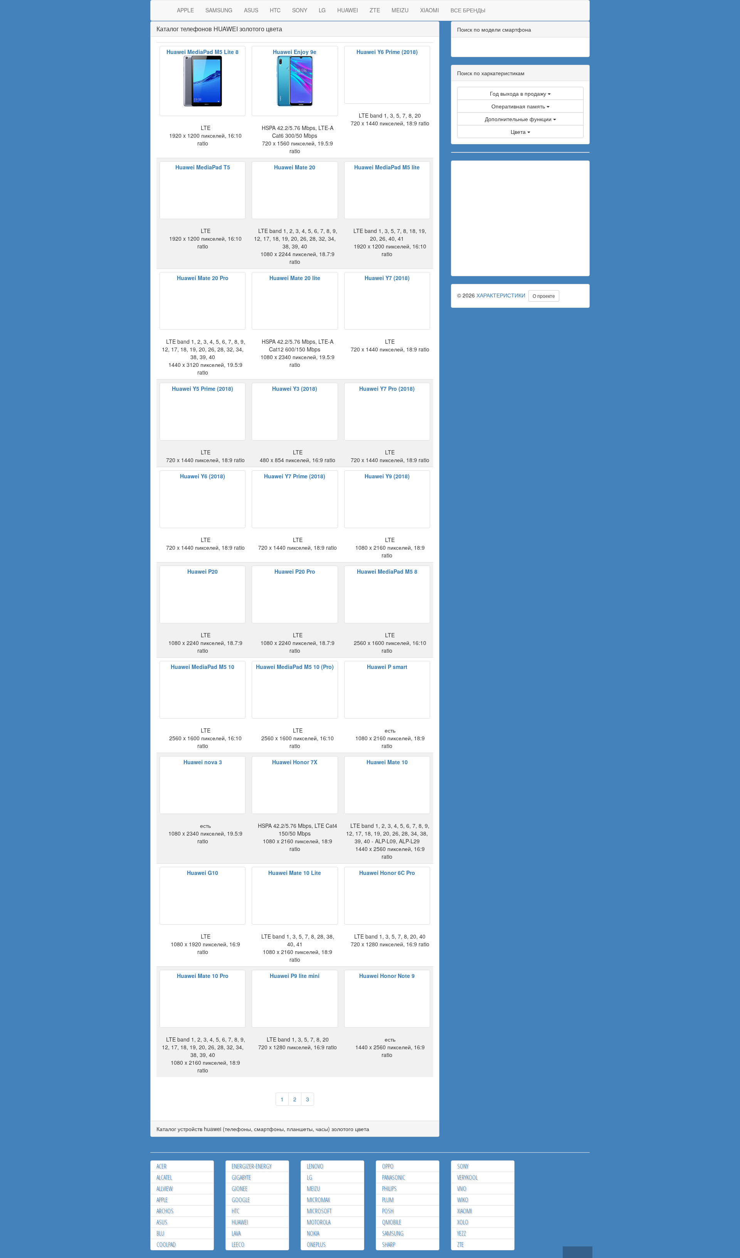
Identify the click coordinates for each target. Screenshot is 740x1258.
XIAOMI (429, 10)
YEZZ (461, 1233)
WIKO (462, 1200)
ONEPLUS (316, 1244)
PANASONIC (393, 1177)
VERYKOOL (467, 1177)
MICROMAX (318, 1200)
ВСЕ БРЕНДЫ (468, 10)
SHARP (388, 1244)
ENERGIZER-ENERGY (251, 1166)
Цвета (519, 131)
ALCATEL (164, 1177)
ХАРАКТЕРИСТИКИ (500, 295)
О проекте (544, 295)
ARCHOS (164, 1211)
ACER (161, 1166)
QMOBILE (391, 1222)
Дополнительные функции (519, 119)
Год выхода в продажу (519, 93)
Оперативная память (519, 106)
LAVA (236, 1233)
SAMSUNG (218, 10)
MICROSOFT (319, 1211)
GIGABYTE (241, 1177)
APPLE (185, 10)
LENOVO (315, 1166)
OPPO (388, 1166)
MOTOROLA (318, 1222)
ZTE (375, 10)
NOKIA (313, 1233)
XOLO (462, 1222)
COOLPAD (166, 1244)
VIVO (461, 1188)
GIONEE (239, 1188)
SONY (299, 10)
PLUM (388, 1200)
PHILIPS (389, 1188)
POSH (388, 1211)
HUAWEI (347, 10)
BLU (160, 1233)
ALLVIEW (164, 1188)
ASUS (251, 10)
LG (322, 10)
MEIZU (400, 10)
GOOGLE (241, 1200)
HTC (275, 10)
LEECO (238, 1244)
